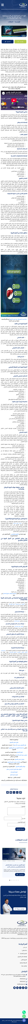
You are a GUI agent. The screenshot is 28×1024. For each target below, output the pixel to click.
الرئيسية (17, 22)
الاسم (23, 818)
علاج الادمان (17, 621)
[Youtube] (14, 988)
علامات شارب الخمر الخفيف (13, 762)
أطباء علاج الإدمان (18, 626)
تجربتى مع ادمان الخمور (21, 755)
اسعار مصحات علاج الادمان (9, 593)
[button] (20, 792)
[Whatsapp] (24, 1016)
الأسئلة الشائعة (23, 962)
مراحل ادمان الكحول (19, 759)
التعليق (23, 806)
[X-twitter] (20, 988)
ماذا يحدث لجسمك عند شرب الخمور (18, 319)
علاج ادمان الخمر (14, 774)
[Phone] (24, 1012)
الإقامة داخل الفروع (22, 956)
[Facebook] (26, 988)
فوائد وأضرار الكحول (20, 766)
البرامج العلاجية (23, 953)
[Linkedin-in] (17, 988)
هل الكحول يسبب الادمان (20, 745)
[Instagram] (23, 988)
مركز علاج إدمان (17, 523)
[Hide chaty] (24, 1020)
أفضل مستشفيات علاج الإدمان (16, 604)
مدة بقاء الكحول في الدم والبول (16, 747)
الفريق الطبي (24, 959)
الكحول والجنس (15, 534)
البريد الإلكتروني (21, 822)
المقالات (10, 22)
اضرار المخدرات (14, 772)
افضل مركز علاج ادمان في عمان (14, 769)
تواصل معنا (24, 966)
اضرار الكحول (20, 752)
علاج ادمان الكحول (14, 742)
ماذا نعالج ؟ (24, 950)
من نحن (25, 947)
